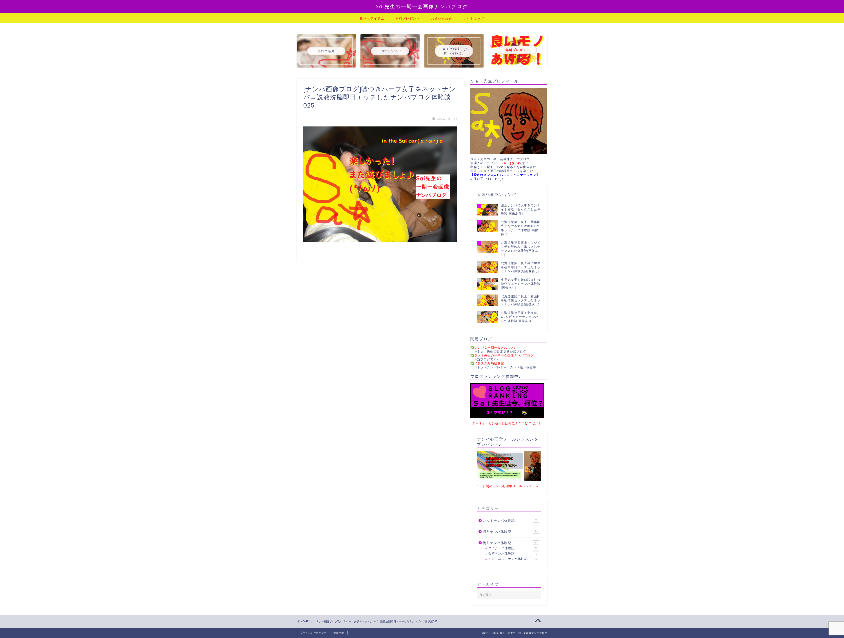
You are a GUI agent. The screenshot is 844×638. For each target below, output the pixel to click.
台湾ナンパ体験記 (512, 553)
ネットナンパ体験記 (510, 521)
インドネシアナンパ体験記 (512, 559)
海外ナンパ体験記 (510, 543)
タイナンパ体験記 (512, 548)
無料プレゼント (407, 18)
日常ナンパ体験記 (510, 532)
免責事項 (338, 632)
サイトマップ (473, 18)
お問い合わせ (441, 18)
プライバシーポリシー (313, 632)
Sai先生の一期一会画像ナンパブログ (422, 6)
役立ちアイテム (372, 18)
